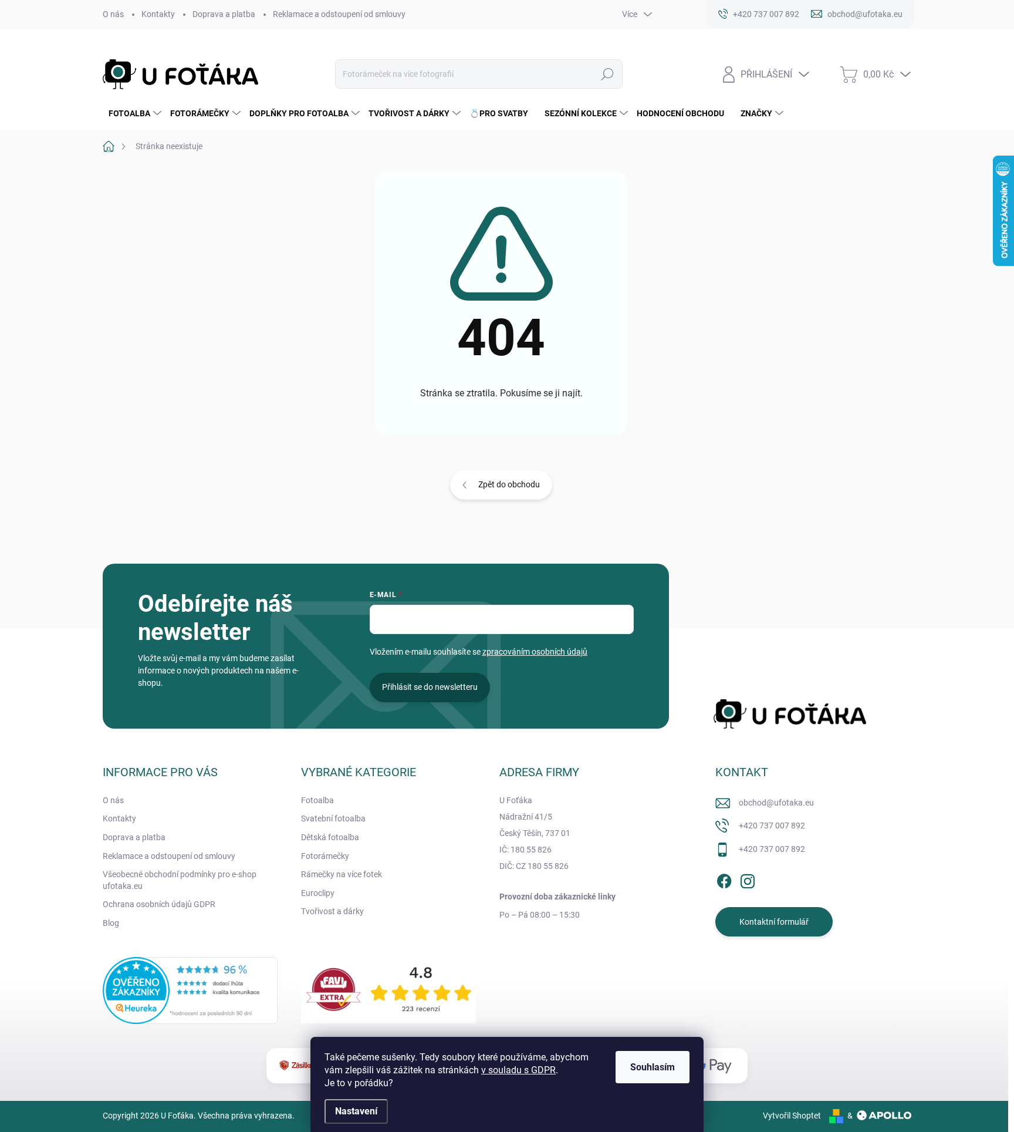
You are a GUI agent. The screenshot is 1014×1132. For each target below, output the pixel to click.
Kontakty (158, 14)
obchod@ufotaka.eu (776, 802)
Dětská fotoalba (330, 837)
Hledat (607, 74)
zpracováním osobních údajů (534, 651)
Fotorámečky (325, 856)
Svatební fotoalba (333, 818)
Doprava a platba (223, 14)
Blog (111, 923)
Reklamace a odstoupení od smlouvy (339, 14)
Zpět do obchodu (509, 484)
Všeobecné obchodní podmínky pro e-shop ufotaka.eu (179, 880)
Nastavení (356, 1111)
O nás (113, 14)
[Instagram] (747, 879)
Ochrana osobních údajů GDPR (159, 904)
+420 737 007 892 (772, 825)
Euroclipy (317, 893)
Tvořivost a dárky (332, 911)
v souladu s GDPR (518, 1070)
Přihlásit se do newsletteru (430, 687)
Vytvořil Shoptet (792, 1115)
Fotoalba (317, 800)
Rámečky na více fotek (341, 874)
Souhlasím (652, 1067)
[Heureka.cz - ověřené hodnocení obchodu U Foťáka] (190, 990)
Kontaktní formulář (774, 922)
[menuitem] (133, 113)
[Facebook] (724, 879)
